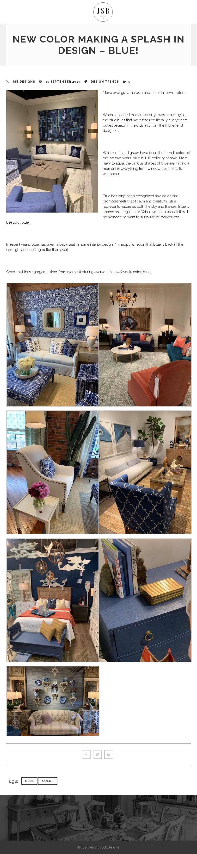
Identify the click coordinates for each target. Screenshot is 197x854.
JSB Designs (24, 81)
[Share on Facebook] (86, 754)
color (48, 781)
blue (29, 781)
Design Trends (105, 81)
